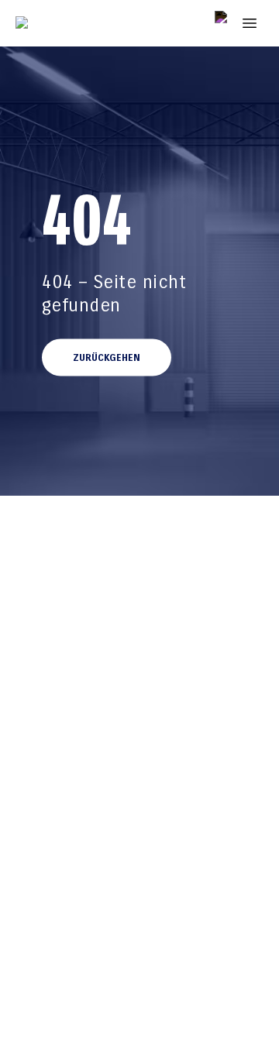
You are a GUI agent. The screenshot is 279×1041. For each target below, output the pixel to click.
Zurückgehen (106, 358)
